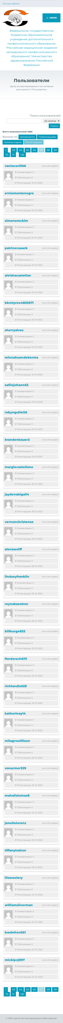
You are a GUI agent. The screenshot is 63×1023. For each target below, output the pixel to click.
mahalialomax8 (17, 795)
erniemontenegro (19, 193)
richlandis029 (16, 686)
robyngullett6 (16, 412)
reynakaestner (16, 604)
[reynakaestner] (8, 613)
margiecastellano (19, 467)
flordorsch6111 (16, 659)
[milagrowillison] (8, 750)
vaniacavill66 (15, 166)
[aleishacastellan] (8, 285)
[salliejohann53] (8, 394)
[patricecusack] (8, 257)
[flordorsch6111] (8, 668)
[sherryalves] (8, 339)
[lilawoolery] (8, 887)
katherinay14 (15, 713)
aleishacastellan (18, 275)
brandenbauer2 (17, 440)
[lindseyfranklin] (8, 586)
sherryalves (14, 330)
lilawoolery (14, 878)
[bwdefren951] (8, 942)
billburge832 (15, 631)
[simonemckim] (8, 230)
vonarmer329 (15, 768)
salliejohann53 (16, 385)
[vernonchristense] (8, 531)
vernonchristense (19, 522)
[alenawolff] (8, 558)
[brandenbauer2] (8, 449)
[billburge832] (8, 641)
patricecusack (16, 248)
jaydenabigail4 (17, 494)
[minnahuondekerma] (8, 367)
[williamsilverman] (8, 914)
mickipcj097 (15, 960)
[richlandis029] (8, 695)
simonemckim (16, 221)
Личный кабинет (11, 4)
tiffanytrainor (15, 850)
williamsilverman (19, 905)
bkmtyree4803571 (19, 303)
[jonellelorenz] (8, 832)
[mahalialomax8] (8, 805)
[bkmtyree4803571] (8, 312)
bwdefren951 (15, 932)
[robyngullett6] (8, 422)
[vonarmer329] (8, 777)
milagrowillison (17, 741)
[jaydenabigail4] (8, 504)
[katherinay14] (8, 723)
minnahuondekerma (21, 357)
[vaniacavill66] (8, 175)
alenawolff (13, 549)
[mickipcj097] (8, 969)
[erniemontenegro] (8, 203)
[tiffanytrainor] (8, 860)
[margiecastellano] (8, 476)
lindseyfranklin (17, 576)
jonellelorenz (15, 823)
